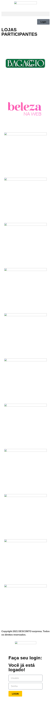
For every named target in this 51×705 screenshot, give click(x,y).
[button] (25, 14)
